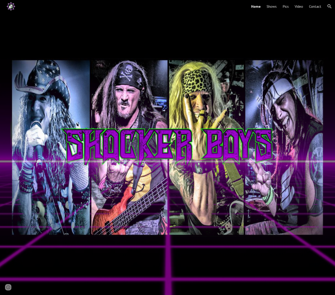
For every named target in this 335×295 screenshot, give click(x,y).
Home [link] (256, 6)
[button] (329, 6)
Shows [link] (272, 6)
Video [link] (299, 6)
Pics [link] (286, 6)
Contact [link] (315, 6)
